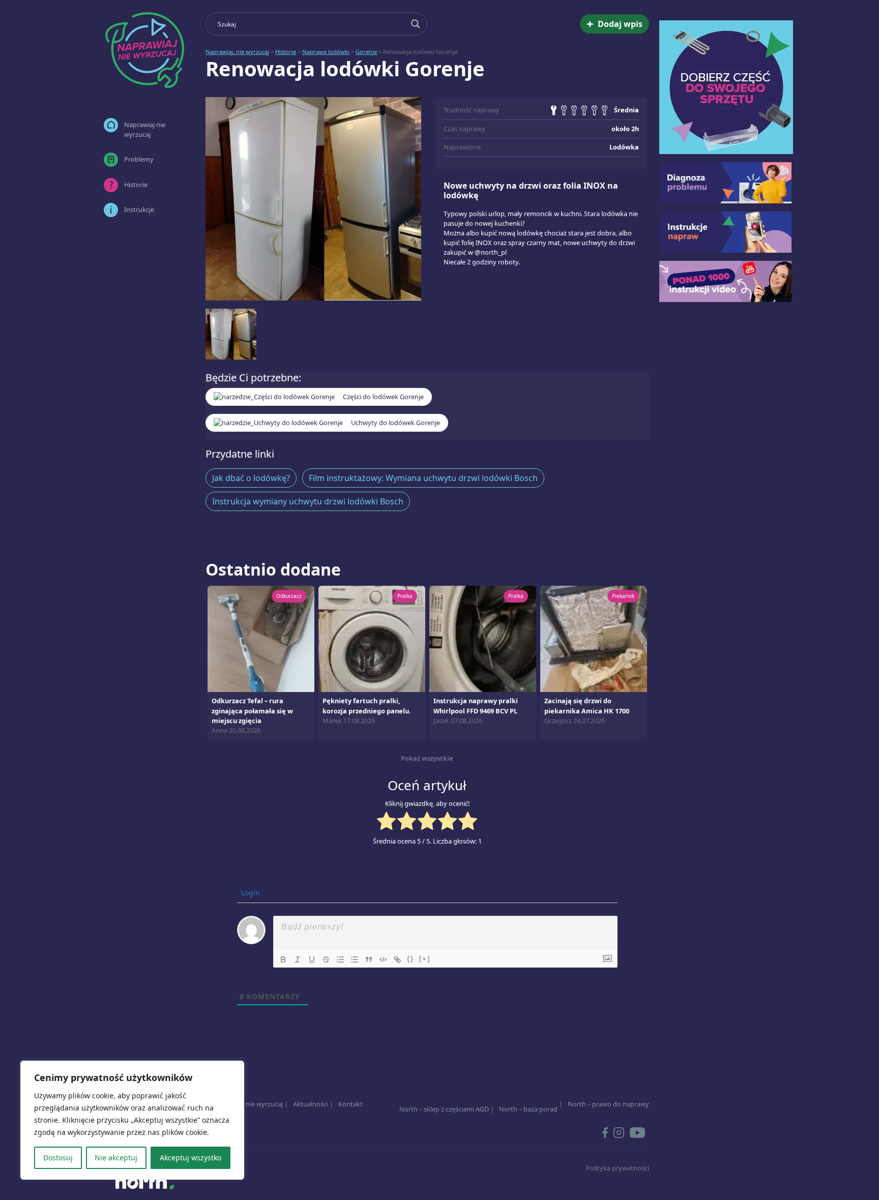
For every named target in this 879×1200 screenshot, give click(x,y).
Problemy (139, 159)
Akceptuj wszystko (190, 1157)
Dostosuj (58, 1157)
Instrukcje (139, 209)
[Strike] (326, 959)
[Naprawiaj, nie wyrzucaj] (144, 50)
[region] (132, 1120)
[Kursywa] (297, 959)
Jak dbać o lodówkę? (251, 478)
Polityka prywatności (617, 1168)
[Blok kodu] (383, 959)
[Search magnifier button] (415, 24)
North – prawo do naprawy (608, 1103)
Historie (136, 184)
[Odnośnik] (397, 959)
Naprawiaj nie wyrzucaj (144, 129)
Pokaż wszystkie (427, 758)
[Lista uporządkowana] (340, 959)
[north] (144, 1181)
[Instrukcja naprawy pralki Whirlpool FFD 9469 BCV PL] (482, 638)
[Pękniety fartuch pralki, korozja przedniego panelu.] (371, 638)
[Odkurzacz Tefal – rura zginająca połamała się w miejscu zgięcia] (261, 638)
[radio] (386, 822)
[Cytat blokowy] (369, 959)
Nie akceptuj (116, 1157)
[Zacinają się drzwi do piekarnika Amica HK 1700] (593, 638)
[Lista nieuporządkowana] (354, 959)
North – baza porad (528, 1109)
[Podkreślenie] (312, 959)
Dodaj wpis (614, 23)
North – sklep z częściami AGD (444, 1109)
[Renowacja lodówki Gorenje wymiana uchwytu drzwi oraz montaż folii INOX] (313, 199)
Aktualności (310, 1103)
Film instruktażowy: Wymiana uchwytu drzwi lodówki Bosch (423, 478)
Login (249, 892)
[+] (424, 959)
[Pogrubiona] (283, 959)
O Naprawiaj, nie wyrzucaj (244, 1103)
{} (410, 959)
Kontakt (350, 1103)
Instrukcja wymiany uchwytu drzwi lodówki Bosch (307, 501)
